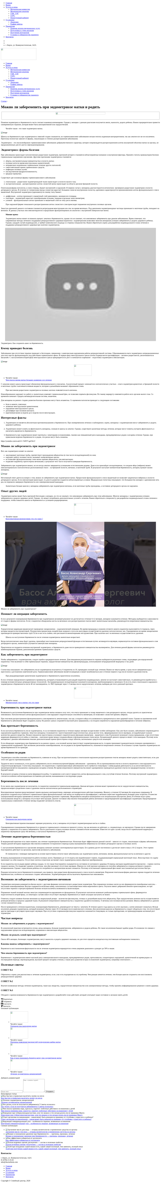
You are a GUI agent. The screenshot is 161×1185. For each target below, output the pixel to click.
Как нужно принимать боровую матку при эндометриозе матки (36, 1058)
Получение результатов (19, 33)
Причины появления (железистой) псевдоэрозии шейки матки (35, 1042)
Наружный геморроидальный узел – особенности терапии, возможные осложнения (34, 1124)
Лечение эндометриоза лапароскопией (25, 1074)
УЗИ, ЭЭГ (14, 13)
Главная (9, 3)
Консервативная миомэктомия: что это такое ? (24, 519)
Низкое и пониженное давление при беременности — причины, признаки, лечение (39, 1136)
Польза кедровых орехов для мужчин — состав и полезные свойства (33, 1145)
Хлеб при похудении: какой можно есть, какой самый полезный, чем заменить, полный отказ (43, 1149)
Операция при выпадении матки (19, 819)
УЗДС (12, 16)
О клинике (10, 20)
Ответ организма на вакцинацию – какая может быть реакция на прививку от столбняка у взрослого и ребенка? (46, 1119)
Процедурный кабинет (19, 18)
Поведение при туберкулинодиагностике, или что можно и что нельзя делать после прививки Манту (42, 1115)
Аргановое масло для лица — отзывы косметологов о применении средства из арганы (40, 1132)
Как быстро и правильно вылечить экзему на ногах (21, 1098)
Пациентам (10, 26)
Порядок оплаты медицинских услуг (25, 28)
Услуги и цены (12, 7)
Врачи (8, 5)
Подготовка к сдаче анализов (22, 30)
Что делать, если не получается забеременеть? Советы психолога (27, 1107)
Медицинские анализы (19, 11)
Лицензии (14, 22)
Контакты (10, 37)
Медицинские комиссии (20, 9)
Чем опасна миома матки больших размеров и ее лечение (29, 380)
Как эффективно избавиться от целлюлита (23, 1140)
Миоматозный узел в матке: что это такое (22, 703)
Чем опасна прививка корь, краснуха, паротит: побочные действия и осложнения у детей (37, 1111)
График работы (16, 24)
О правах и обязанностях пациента (24, 35)
